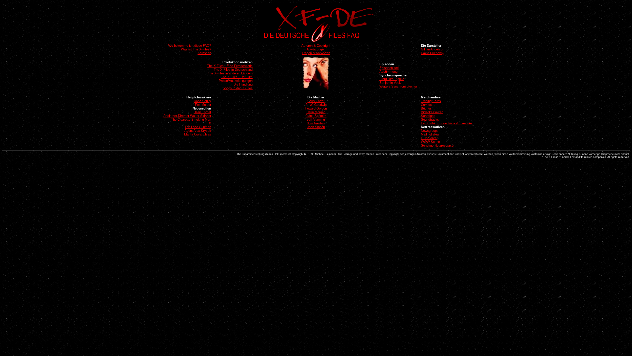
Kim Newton (316, 123)
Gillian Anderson (432, 49)
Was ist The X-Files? (196, 49)
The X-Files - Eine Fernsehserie (230, 66)
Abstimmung (388, 71)
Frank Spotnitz (315, 116)
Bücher (426, 108)
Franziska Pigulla (391, 79)
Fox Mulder (203, 105)
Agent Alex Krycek (197, 131)
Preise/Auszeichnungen (236, 81)
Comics (426, 105)
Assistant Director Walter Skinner (187, 116)
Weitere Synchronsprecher (398, 86)
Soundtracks (430, 119)
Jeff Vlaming (316, 119)
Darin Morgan (315, 112)
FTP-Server (429, 138)
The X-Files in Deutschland (233, 69)
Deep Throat (202, 112)
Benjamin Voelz (390, 83)
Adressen (204, 53)
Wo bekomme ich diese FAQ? (189, 45)
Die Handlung (243, 84)
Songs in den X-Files (238, 88)
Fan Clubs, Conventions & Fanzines (447, 123)
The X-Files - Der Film (237, 77)
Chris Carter (315, 101)
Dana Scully (202, 101)
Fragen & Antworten (316, 53)
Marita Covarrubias (197, 134)
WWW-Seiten (430, 142)
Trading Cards (431, 101)
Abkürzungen (316, 49)
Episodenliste (389, 68)
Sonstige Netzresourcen (438, 145)
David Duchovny (432, 53)
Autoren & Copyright (315, 45)
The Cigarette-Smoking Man (191, 119)
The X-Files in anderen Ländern (230, 73)
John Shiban (316, 127)
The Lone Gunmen (198, 127)
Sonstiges (428, 116)
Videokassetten (432, 112)
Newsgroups (429, 131)
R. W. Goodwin (316, 105)
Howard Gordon (316, 108)
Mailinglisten (430, 134)
